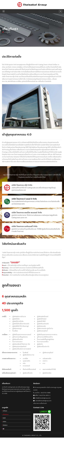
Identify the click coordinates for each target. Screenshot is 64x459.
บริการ (4, 421)
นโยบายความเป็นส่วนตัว (40, 403)
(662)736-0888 (45, 392)
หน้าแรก (5, 411)
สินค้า (4, 418)
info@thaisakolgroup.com (42, 398)
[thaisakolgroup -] (32, 4)
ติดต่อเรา (5, 425)
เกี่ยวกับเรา (6, 414)
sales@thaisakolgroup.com (43, 400)
